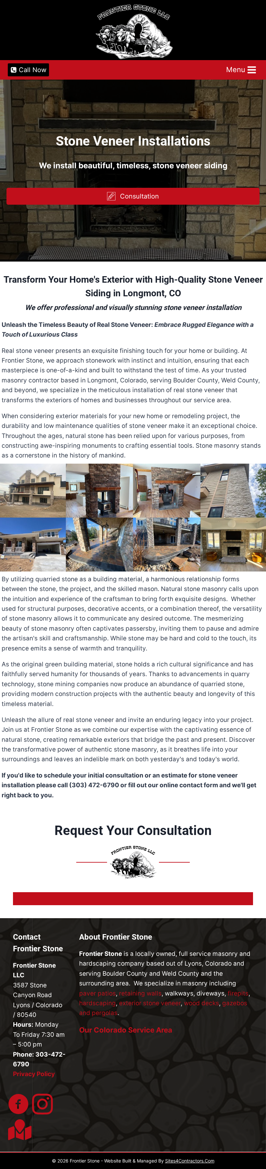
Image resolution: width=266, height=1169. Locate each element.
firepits (238, 993)
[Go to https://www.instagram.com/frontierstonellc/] (42, 1105)
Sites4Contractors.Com (189, 1160)
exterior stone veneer (150, 1003)
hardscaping (97, 1003)
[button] (133, 196)
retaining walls (140, 993)
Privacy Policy (34, 1074)
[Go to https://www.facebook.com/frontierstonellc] (18, 1105)
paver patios (97, 993)
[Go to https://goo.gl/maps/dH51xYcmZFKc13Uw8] (18, 1129)
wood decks (201, 1003)
